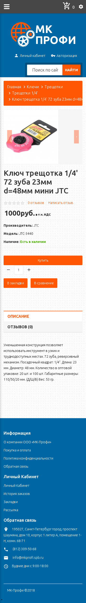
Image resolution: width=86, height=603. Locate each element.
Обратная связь (16, 466)
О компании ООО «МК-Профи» (27, 442)
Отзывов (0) (20, 327)
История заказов (17, 494)
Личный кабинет (32, 56)
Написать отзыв (60, 203)
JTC (36, 225)
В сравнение (44, 283)
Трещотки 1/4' (25, 93)
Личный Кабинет (16, 486)
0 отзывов (36, 203)
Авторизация (67, 56)
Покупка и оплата (17, 450)
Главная (14, 87)
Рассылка (11, 510)
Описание (18, 316)
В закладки (15, 283)
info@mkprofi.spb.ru (28, 557)
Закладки (11, 502)
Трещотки (53, 87)
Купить (43, 260)
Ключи (33, 87)
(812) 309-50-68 (24, 549)
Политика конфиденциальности (28, 458)
